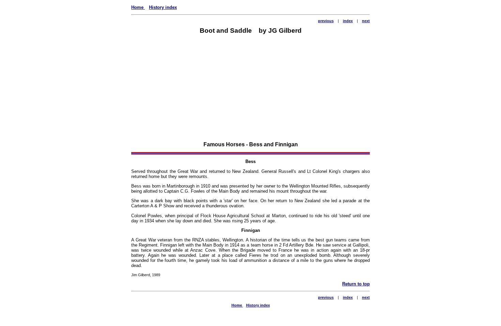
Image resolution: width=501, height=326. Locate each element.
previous (326, 21)
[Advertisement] (250, 89)
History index (163, 7)
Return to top (356, 283)
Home (138, 7)
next (366, 21)
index (348, 21)
